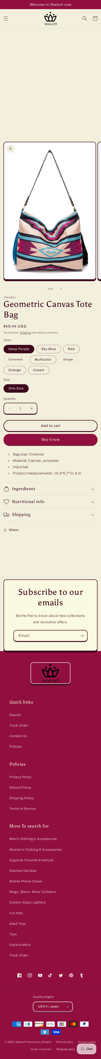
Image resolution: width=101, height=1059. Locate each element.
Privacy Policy (20, 777)
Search (15, 715)
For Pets (16, 913)
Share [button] (14, 530)
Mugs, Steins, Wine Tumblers (32, 892)
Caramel (18, 361)
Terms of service (41, 1049)
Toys (13, 934)
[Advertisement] (50, 81)
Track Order (18, 725)
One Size (16, 388)
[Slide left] (40, 288)
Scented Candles (23, 871)
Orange (14, 370)
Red (71, 349)
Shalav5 (20, 1041)
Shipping (25, 332)
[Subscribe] (82, 635)
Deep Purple (18, 349)
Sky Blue (48, 349)
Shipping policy (66, 1049)
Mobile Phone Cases (25, 881)
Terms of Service (22, 808)
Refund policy (65, 1041)
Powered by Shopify (39, 1041)
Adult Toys (17, 923)
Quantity (10, 398)
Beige (70, 361)
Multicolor (43, 359)
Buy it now (51, 439)
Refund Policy (20, 787)
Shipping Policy (21, 798)
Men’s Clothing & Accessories (33, 839)
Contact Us (18, 736)
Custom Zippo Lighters (27, 902)
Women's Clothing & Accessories (35, 849)
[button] (6, 18)
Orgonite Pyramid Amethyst (31, 860)
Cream (38, 370)
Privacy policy (87, 1041)
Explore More (20, 945)
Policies (15, 746)
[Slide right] (61, 288)
